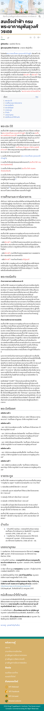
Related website (15, 700)
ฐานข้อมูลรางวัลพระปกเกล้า (15, 659)
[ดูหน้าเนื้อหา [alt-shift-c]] (2, 37)
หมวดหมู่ (3, 625)
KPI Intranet (13, 696)
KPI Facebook (14, 691)
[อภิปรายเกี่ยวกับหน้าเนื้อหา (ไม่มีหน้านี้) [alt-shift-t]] (8, 38)
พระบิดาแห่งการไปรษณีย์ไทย (31, 91)
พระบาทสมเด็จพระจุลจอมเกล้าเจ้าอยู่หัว (19, 53)
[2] (9, 188)
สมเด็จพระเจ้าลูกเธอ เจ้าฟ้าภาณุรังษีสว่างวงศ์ (20, 148)
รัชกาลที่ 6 (8, 253)
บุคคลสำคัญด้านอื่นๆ (13, 625)
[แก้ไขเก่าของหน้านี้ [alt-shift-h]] (34, 37)
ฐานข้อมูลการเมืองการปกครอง (16, 655)
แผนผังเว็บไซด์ (10, 676)
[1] (15, 179)
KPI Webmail (14, 686)
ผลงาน (7, 647)
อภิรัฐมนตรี (25, 259)
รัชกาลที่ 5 (26, 74)
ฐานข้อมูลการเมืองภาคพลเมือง (16, 662)
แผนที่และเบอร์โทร (11, 672)
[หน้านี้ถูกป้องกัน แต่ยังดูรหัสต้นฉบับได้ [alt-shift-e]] (31, 37)
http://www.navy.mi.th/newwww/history (15, 586)
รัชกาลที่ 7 (35, 74)
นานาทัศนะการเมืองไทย (13, 651)
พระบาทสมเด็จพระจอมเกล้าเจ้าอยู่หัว (13, 133)
